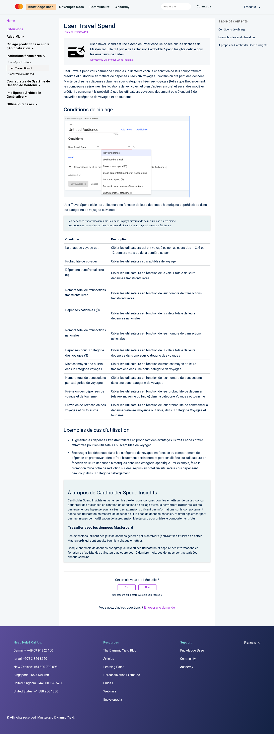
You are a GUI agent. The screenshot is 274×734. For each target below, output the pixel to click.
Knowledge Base (41, 7)
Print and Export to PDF (76, 32)
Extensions (15, 29)
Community (188, 659)
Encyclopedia (112, 699)
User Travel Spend (20, 68)
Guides (108, 683)
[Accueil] (19, 9)
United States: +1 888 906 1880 (36, 691)
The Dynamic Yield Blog (119, 650)
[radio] (127, 587)
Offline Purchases (20, 104)
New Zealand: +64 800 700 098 (36, 667)
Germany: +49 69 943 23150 (33, 650)
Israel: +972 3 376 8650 (30, 659)
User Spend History (19, 62)
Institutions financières (24, 56)
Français (250, 7)
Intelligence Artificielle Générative (24, 95)
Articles (108, 659)
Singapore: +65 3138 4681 (32, 675)
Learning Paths (113, 667)
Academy (122, 7)
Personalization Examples (121, 675)
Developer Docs (71, 7)
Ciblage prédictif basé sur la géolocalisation (28, 46)
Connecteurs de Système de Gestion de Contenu (28, 83)
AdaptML (13, 37)
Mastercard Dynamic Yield (55, 717)
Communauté (99, 7)
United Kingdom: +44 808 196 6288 (38, 683)
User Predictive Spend (21, 73)
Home (11, 21)
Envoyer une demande (159, 607)
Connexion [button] (204, 6)
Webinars (110, 691)
